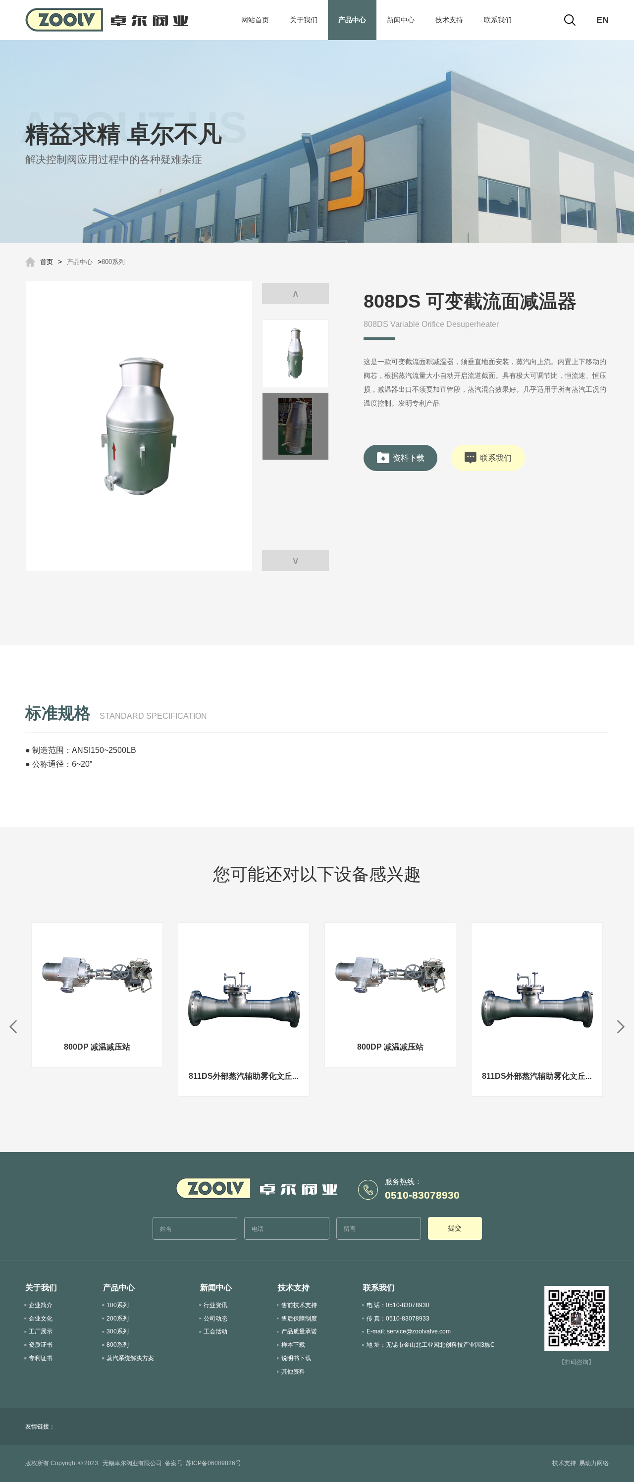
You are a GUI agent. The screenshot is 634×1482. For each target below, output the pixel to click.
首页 (46, 261)
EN (602, 20)
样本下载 (293, 1344)
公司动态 (215, 1318)
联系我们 (498, 20)
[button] (295, 560)
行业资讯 (215, 1305)
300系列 (117, 1331)
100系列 (117, 1305)
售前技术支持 (299, 1305)
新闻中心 (401, 20)
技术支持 (449, 20)
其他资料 (293, 1371)
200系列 (117, 1318)
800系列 (113, 261)
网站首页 (255, 20)
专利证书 (41, 1358)
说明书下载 (296, 1358)
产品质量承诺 (299, 1331)
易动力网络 (594, 1463)
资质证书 (41, 1344)
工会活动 (215, 1331)
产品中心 (352, 20)
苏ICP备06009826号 (213, 1463)
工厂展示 (41, 1331)
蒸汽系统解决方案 (130, 1358)
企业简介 (41, 1305)
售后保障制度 (299, 1318)
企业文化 (41, 1318)
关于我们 (303, 20)
